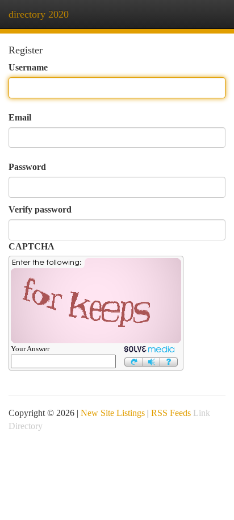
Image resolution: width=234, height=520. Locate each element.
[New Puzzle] (133, 360)
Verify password (40, 209)
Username (28, 67)
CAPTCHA (32, 246)
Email (20, 117)
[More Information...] (169, 360)
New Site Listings (113, 413)
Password (27, 167)
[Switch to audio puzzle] (151, 360)
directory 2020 (39, 14)
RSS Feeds (171, 413)
